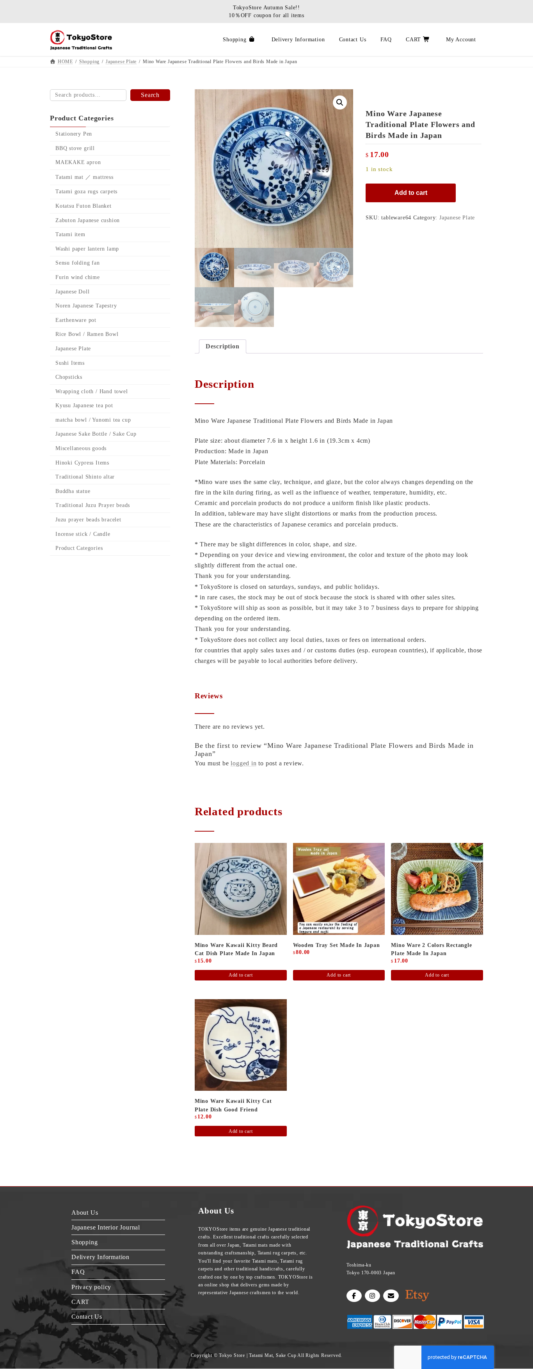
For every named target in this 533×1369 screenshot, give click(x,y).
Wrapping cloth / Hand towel (91, 391)
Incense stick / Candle (82, 534)
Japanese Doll (72, 292)
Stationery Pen (73, 134)
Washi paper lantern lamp (87, 249)
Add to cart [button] (241, 975)
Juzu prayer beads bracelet (88, 520)
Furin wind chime (77, 277)
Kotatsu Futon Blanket (83, 206)
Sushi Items (70, 363)
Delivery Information (100, 1257)
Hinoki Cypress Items (82, 463)
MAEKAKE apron (78, 162)
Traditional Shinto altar (85, 477)
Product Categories (79, 548)
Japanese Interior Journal (105, 1227)
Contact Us (86, 1316)
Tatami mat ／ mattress (84, 177)
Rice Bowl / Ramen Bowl (87, 334)
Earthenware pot (75, 320)
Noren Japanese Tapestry (86, 306)
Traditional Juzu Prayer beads (92, 506)
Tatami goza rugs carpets (86, 192)
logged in (243, 763)
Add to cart (410, 192)
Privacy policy (91, 1287)
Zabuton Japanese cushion (87, 220)
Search (150, 95)
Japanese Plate (457, 218)
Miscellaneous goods (81, 448)
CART (80, 1301)
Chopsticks (68, 377)
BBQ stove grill (75, 148)
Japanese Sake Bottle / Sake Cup (96, 434)
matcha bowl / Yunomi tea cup (93, 420)
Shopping (84, 1242)
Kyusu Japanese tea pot (84, 405)
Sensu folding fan (77, 263)
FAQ (78, 1271)
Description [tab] (223, 346)
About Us (84, 1212)
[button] (340, 102)
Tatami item (70, 234)
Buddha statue (72, 491)
